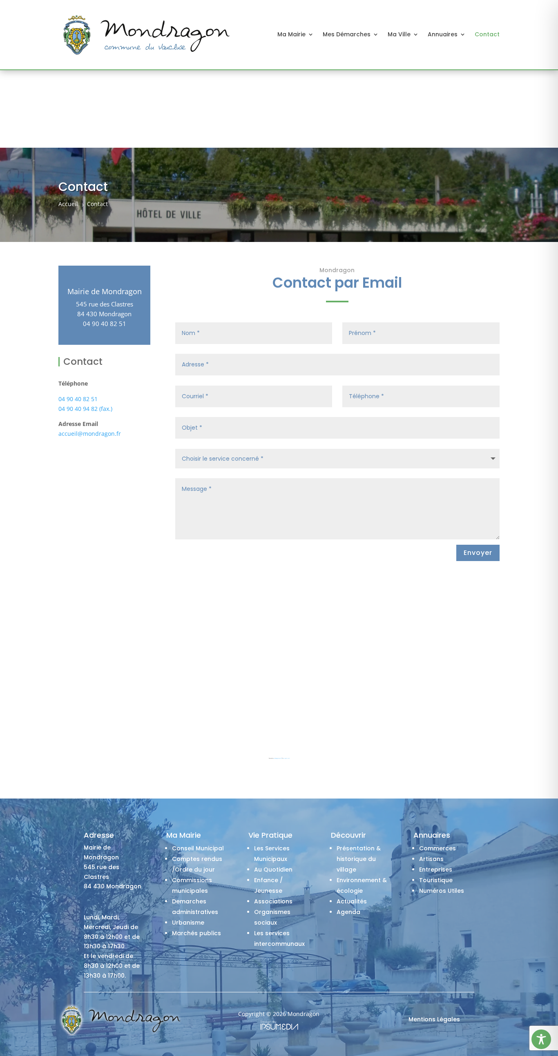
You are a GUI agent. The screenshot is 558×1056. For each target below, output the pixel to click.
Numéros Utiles (441, 891)
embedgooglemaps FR (278, 758)
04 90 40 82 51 (78, 399)
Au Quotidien (273, 869)
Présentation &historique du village (359, 859)
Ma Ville (399, 34)
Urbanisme (188, 922)
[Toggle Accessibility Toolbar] (541, 1039)
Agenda (348, 912)
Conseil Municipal (198, 848)
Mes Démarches (347, 34)
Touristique (436, 880)
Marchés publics (196, 933)
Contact (487, 34)
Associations (273, 901)
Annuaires (443, 34)
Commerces (437, 848)
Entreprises (435, 869)
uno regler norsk (286, 758)
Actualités (352, 901)
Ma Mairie (291, 34)
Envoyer (478, 552)
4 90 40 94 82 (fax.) (87, 409)
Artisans (431, 859)
